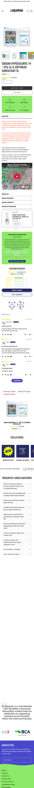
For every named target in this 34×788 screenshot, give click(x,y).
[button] (27, 11)
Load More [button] (17, 381)
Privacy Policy (6, 779)
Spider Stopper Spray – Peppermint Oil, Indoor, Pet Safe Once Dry (20, 217)
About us (5, 773)
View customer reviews (17, 261)
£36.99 (18, 429)
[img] (6, 319)
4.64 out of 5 (21, 272)
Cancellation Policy (8, 785)
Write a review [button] (17, 290)
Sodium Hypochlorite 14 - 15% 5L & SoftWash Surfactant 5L (17, 423)
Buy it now (17, 92)
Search (4, 770)
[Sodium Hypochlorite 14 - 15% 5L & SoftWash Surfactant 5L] (6, 55)
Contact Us (6, 776)
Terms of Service (7, 782)
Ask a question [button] (17, 295)
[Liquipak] (17, 11)
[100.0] (11, 304)
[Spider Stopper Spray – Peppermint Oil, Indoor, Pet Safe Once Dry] (7, 218)
